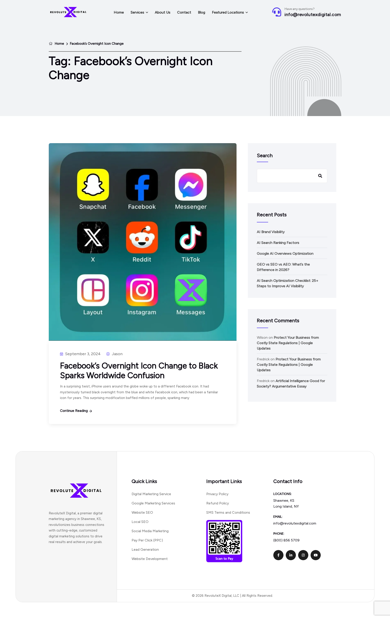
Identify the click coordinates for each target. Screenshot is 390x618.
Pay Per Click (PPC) (147, 540)
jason (117, 353)
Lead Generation (145, 549)
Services (137, 12)
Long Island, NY (286, 506)
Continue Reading (74, 411)
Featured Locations (228, 12)
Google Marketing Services (153, 503)
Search (265, 155)
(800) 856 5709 (286, 540)
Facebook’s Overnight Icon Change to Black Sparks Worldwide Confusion (139, 370)
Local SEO (140, 522)
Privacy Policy (217, 494)
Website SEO (142, 512)
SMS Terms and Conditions (228, 512)
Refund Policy (217, 503)
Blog (201, 12)
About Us (162, 12)
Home (119, 12)
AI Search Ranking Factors (278, 242)
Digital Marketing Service (151, 494)
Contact (184, 12)
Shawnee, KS (283, 500)
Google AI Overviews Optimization (285, 253)
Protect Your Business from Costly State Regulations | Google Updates (288, 342)
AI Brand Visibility (271, 232)
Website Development (150, 559)
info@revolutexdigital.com (313, 14)
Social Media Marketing (150, 531)
